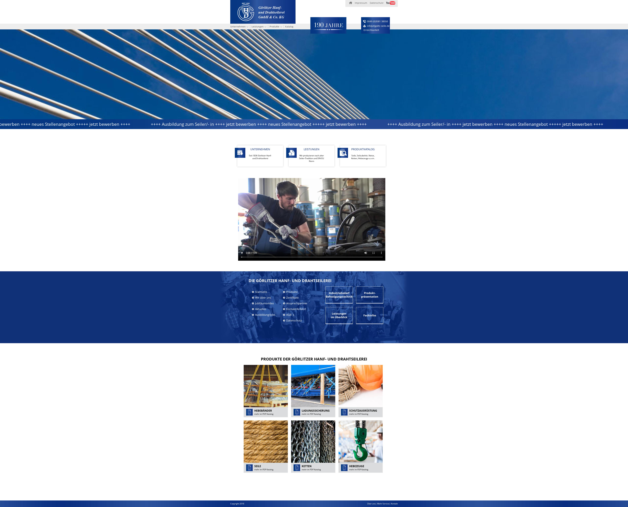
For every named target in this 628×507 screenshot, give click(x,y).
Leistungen (258, 26)
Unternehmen (238, 26)
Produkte (274, 26)
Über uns (371, 503)
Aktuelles (260, 309)
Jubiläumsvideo (264, 303)
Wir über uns (263, 297)
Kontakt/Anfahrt (296, 309)
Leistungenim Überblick (339, 315)
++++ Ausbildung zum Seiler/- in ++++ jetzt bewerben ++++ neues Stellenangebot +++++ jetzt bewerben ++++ (225, 124)
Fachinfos (369, 315)
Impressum (361, 2)
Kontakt (394, 503)
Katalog (289, 26)
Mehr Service (383, 503)
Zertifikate (292, 297)
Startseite (261, 292)
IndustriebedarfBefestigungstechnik (339, 294)
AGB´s (290, 315)
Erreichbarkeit (371, 30)
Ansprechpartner (296, 303)
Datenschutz (377, 2)
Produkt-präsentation (369, 294)
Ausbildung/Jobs (265, 315)
